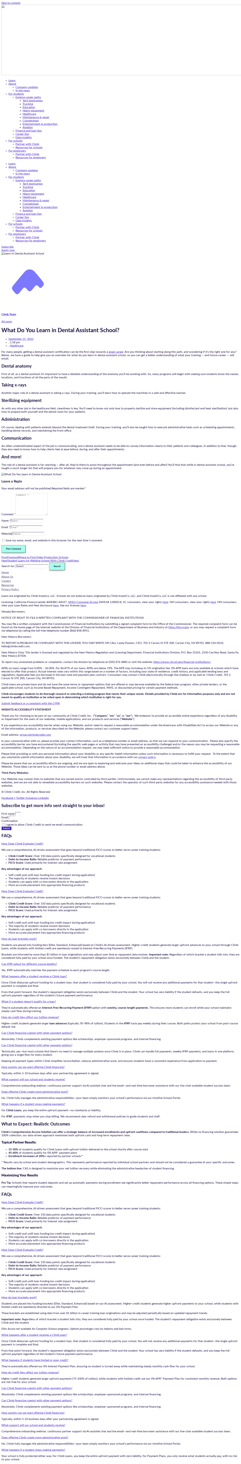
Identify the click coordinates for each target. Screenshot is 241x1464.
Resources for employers (31, 157)
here (165, 602)
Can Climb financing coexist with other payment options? (36, 1033)
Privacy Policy (10, 589)
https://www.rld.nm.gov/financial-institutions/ (182, 662)
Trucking (28, 104)
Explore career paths (28, 97)
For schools (15, 140)
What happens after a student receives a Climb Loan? (34, 976)
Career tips (22, 134)
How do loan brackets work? (19, 938)
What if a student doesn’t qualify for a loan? (28, 1001)
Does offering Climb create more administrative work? (34, 1091)
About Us (7, 576)
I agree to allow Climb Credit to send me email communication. (44, 824)
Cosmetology (31, 120)
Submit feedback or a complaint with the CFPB (30, 703)
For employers (17, 150)
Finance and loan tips (29, 130)
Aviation (28, 127)
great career (116, 351)
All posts (6, 321)
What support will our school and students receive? (33, 1079)
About (12, 83)
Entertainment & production (40, 124)
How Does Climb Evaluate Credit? (22, 843)
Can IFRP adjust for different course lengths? (29, 964)
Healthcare (29, 114)
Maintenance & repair (36, 117)
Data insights (24, 137)
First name (8, 813)
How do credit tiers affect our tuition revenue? (30, 1017)
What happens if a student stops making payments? (33, 1104)
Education (29, 107)
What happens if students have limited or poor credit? (34, 1360)
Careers (6, 581)
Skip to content (10, 3)
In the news (23, 90)
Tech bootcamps (33, 100)
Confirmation (9, 821)
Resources (7, 585)
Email (5, 817)
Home (5, 572)
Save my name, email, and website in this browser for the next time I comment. (54, 540)
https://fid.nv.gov (178, 627)
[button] (120, 843)
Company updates (27, 87)
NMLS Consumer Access (83, 602)
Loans (12, 80)
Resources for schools (29, 147)
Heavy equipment (33, 110)
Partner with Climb (27, 144)
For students (16, 94)
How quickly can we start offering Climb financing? (33, 1067)
